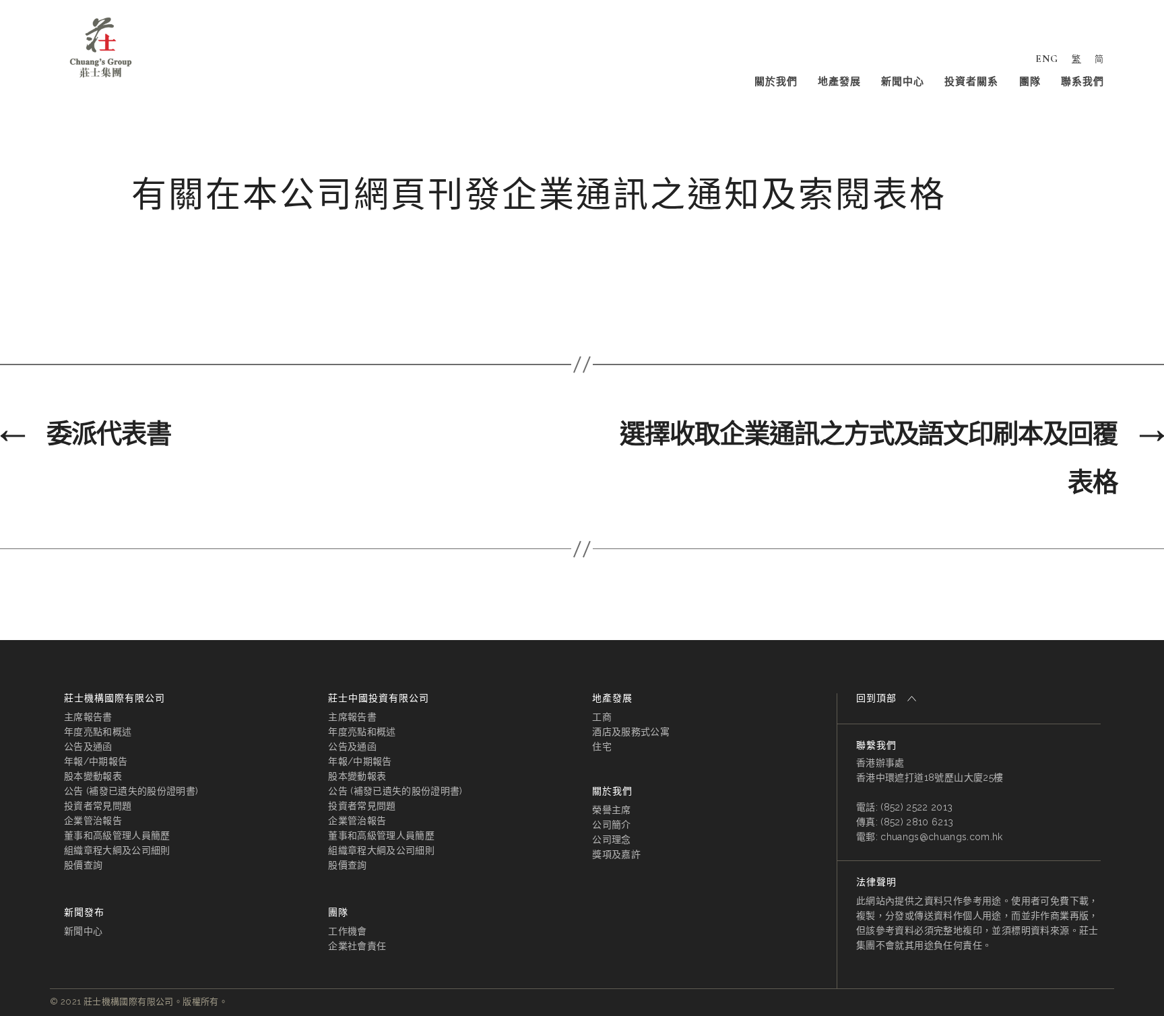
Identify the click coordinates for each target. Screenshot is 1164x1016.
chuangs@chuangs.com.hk (941, 836)
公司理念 (611, 839)
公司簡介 (611, 824)
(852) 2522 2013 (916, 807)
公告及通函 (88, 746)
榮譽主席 (611, 809)
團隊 (1030, 81)
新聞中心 (902, 81)
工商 (602, 716)
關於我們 (776, 81)
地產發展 (839, 81)
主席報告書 (88, 716)
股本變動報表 (93, 776)
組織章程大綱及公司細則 (117, 850)
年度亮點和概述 (97, 731)
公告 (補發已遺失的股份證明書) (131, 791)
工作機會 (347, 931)
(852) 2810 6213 (916, 822)
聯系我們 (1082, 81)
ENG (1046, 59)
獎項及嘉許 (616, 854)
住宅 (602, 746)
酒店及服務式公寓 (631, 731)
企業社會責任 (357, 946)
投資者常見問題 (97, 805)
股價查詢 (83, 865)
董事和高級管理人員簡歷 (117, 835)
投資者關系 (971, 81)
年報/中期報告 (95, 761)
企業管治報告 (93, 820)
